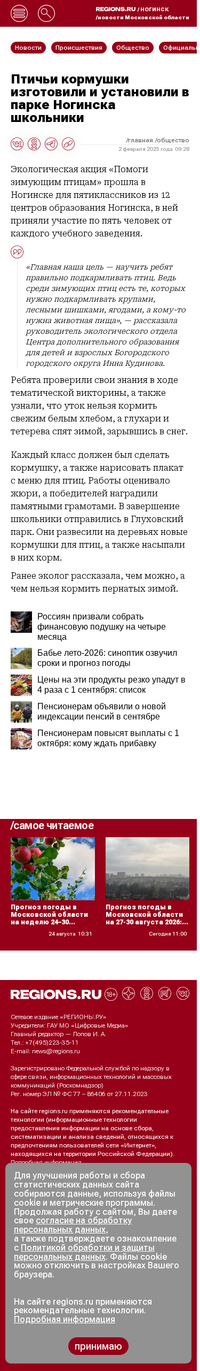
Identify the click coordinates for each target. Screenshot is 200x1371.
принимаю (98, 1346)
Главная (140, 140)
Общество (173, 140)
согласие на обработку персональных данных (73, 1225)
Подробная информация (46, 1162)
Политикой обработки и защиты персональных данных (84, 1252)
